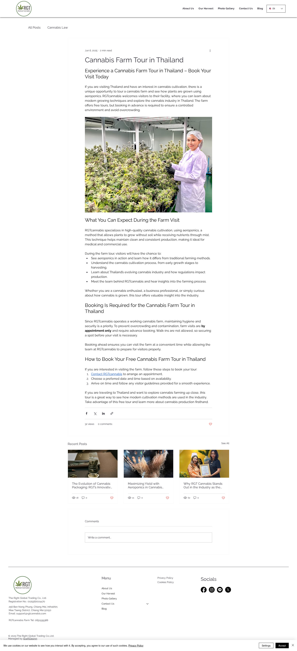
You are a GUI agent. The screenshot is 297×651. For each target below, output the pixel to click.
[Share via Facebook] (86, 413)
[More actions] (210, 50)
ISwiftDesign (30, 638)
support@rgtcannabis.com (31, 613)
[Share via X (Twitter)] (95, 413)
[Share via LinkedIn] (103, 413)
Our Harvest (108, 593)
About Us (107, 588)
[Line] (220, 590)
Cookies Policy (165, 582)
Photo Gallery (109, 598)
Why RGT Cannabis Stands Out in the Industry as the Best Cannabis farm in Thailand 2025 (203, 485)
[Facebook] (204, 590)
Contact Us (108, 603)
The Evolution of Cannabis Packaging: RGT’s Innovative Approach (92, 485)
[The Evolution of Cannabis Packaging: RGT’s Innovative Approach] (93, 464)
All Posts (34, 27)
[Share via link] (111, 413)
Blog (104, 608)
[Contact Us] (147, 603)
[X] (228, 590)
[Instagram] (212, 590)
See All (225, 443)
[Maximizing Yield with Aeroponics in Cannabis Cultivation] (148, 464)
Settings (266, 645)
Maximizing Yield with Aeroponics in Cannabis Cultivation (145, 485)
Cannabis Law (57, 27)
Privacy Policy (165, 577)
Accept (282, 645)
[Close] (293, 645)
